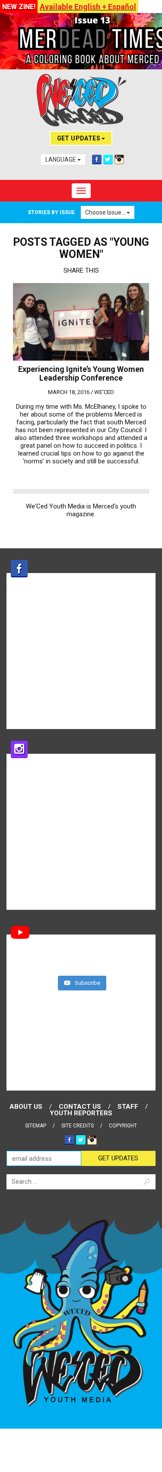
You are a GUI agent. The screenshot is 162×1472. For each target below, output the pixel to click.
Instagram (119, 159)
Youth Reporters (81, 1113)
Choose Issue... (106, 212)
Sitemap (35, 1126)
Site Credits (77, 1126)
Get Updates (79, 138)
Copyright (123, 1126)
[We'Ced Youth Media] (81, 100)
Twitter (108, 159)
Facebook (97, 159)
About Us (26, 1107)
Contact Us (80, 1107)
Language (61, 159)
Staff (128, 1107)
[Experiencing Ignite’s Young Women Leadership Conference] (81, 321)
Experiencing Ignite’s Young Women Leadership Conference (81, 373)
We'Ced (104, 392)
